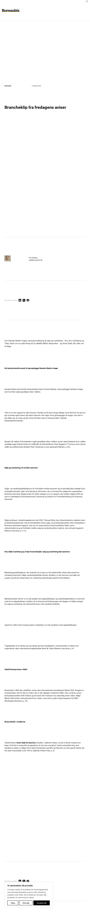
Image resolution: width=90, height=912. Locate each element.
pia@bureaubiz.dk (35, 260)
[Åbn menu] (87, 1)
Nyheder (7, 86)
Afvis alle (25, 903)
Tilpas (13, 903)
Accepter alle (42, 903)
